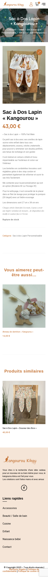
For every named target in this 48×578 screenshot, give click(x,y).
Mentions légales (17, 569)
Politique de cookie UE (29, 571)
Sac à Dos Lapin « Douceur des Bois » (20, 428)
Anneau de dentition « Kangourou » (18, 332)
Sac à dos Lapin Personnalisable (27, 236)
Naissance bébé (12, 539)
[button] (39, 52)
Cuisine (7, 523)
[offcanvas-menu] (43, 4)
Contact (7, 546)
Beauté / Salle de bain (15, 515)
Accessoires (10, 508)
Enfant (21, 29)
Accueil (12, 29)
